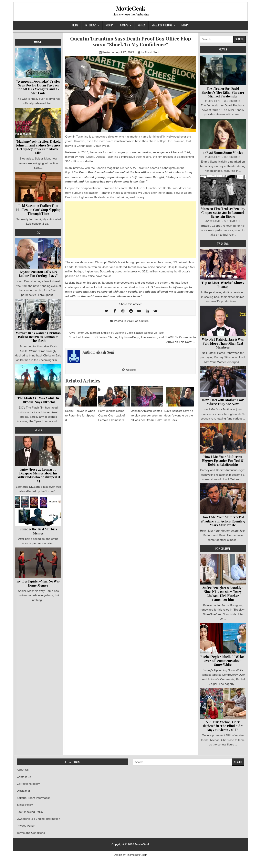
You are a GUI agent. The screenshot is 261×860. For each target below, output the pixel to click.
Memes (185, 25)
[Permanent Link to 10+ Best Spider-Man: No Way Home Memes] (38, 562)
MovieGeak (130, 8)
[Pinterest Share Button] (122, 311)
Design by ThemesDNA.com (130, 854)
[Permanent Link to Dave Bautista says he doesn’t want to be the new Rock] (180, 396)
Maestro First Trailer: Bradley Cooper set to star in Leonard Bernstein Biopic (223, 213)
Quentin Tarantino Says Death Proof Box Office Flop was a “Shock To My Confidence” (130, 41)
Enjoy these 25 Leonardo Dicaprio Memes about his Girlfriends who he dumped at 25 (38, 475)
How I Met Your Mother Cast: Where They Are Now (223, 402)
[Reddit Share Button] (131, 311)
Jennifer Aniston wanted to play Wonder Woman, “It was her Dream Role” (147, 415)
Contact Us (24, 776)
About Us (23, 769)
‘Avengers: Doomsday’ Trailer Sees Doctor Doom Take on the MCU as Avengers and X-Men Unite (38, 87)
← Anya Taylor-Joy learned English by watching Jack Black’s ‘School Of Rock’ (115, 332)
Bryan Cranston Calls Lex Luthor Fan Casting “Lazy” (38, 274)
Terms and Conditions (31, 832)
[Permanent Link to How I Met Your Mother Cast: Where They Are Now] (223, 381)
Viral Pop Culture (162, 25)
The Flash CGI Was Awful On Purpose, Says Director (38, 400)
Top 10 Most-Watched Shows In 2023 (222, 285)
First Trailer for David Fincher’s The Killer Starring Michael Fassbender (222, 92)
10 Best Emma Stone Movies (222, 152)
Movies (110, 25)
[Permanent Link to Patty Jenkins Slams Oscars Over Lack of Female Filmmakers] (114, 396)
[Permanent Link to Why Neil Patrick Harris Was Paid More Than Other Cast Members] (223, 321)
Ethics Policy (25, 804)
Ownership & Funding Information (38, 818)
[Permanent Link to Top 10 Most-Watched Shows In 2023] (223, 264)
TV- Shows (90, 25)
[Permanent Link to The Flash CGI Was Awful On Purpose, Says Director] (38, 379)
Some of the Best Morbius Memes (38, 531)
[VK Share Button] (155, 311)
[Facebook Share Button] (114, 311)
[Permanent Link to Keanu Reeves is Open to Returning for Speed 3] (81, 396)
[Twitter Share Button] (106, 311)
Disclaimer (23, 790)
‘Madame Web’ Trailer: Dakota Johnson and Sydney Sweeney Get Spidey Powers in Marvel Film (38, 147)
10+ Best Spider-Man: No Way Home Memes (38, 583)
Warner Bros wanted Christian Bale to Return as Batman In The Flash (38, 337)
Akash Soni (152, 52)
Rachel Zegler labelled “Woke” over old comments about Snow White (222, 661)
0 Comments (233, 101)
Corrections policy (28, 783)
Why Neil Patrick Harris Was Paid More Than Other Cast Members (223, 343)
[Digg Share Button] (139, 311)
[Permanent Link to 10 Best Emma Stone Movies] (223, 134)
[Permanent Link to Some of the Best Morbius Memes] (38, 510)
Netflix (141, 25)
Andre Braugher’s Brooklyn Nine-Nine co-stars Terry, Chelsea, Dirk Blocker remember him (222, 594)
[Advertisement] (130, 229)
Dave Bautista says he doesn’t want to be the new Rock (178, 415)
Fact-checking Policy (30, 811)
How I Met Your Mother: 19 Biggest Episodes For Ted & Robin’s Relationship (222, 461)
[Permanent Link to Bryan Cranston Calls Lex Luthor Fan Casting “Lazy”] (38, 253)
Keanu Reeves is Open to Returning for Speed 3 (80, 415)
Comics (124, 25)
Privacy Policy (25, 825)
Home (75, 25)
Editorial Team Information (34, 797)
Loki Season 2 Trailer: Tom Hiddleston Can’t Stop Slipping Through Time (38, 209)
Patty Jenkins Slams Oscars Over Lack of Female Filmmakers (111, 415)
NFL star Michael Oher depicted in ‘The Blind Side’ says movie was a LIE (223, 726)
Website (130, 369)
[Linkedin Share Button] (147, 311)
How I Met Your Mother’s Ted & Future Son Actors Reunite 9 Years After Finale (222, 521)
